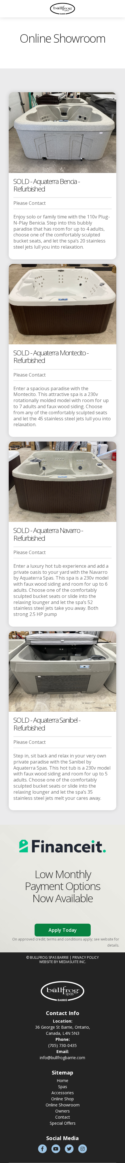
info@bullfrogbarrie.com (62, 1057)
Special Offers (63, 1123)
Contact (62, 1117)
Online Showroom (63, 1105)
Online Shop (62, 1098)
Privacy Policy (85, 957)
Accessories (62, 1092)
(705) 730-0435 (62, 1045)
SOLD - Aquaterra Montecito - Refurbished (50, 356)
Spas (62, 1086)
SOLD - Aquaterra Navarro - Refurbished (48, 533)
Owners (62, 1111)
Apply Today (63, 930)
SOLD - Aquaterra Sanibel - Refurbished (46, 723)
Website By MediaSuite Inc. (62, 961)
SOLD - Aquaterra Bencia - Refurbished (46, 184)
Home (62, 1080)
